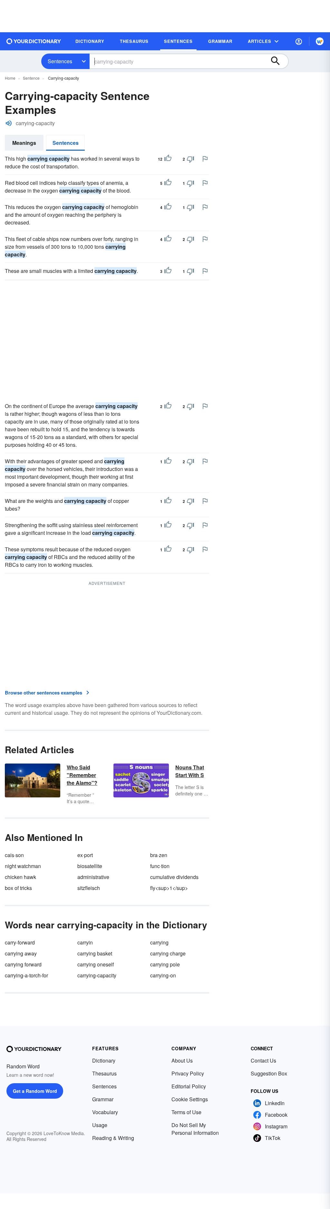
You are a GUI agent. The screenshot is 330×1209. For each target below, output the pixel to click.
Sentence (31, 78)
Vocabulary (105, 1112)
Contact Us (263, 1060)
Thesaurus (104, 1073)
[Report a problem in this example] (205, 159)
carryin (85, 942)
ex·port (85, 855)
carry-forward (20, 942)
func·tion (160, 866)
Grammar (102, 1099)
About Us (182, 1060)
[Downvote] (190, 159)
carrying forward (23, 964)
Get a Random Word (35, 1091)
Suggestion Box (269, 1073)
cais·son (14, 855)
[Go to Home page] (33, 41)
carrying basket (94, 953)
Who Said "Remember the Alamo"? (82, 775)
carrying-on (163, 975)
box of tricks (18, 888)
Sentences (60, 61)
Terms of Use (186, 1112)
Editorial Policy (188, 1086)
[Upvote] (168, 159)
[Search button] (278, 61)
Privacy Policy (187, 1073)
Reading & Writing (113, 1138)
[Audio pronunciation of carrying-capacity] (9, 123)
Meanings (24, 142)
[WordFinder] (320, 41)
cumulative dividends (174, 877)
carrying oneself (95, 964)
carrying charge (168, 953)
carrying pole (165, 964)
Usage (99, 1125)
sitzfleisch (88, 888)
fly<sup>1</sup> (169, 888)
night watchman (23, 866)
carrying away (21, 953)
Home (10, 78)
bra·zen (158, 855)
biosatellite (89, 866)
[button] (299, 41)
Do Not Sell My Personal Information (195, 1128)
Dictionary (103, 1060)
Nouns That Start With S (189, 771)
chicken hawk (20, 877)
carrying (159, 942)
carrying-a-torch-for (26, 975)
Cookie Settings (189, 1099)
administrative (93, 877)
